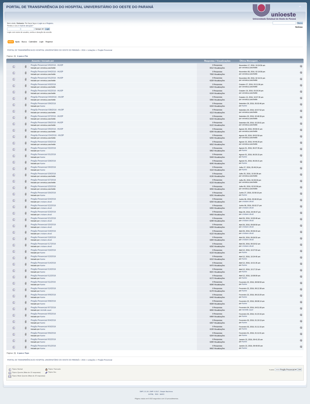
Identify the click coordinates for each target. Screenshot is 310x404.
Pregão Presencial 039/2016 (43, 103)
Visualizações (223, 61)
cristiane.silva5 (46, 202)
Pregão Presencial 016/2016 (43, 250)
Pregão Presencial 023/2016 (43, 212)
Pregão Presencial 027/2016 (43, 180)
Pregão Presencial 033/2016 (43, 142)
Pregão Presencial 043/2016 (43, 84)
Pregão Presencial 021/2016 (43, 218)
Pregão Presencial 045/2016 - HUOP (47, 65)
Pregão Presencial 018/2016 (43, 237)
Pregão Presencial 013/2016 (43, 269)
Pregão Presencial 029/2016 (43, 173)
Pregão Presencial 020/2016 (43, 224)
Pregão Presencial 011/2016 (43, 282)
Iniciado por (48, 61)
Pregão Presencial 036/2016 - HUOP (47, 122)
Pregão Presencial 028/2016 (43, 161)
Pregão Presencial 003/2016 (43, 326)
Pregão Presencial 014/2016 (43, 263)
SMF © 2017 (154, 391)
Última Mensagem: (249, 61)
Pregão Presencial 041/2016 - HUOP (47, 78)
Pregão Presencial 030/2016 (43, 167)
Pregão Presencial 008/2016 (43, 301)
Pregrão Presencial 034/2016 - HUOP (47, 135)
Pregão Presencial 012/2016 (43, 276)
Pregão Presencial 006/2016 (43, 333)
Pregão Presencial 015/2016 (43, 256)
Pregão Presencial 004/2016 (43, 320)
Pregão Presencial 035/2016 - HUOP (47, 129)
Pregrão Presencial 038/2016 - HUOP (47, 110)
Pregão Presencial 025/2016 (43, 186)
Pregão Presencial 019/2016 (43, 231)
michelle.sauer (46, 310)
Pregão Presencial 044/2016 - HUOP (47, 71)
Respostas (209, 61)
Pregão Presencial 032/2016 (43, 148)
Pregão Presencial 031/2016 (43, 154)
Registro (49, 23)
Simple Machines (166, 391)
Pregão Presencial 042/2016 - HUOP (47, 91)
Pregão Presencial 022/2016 (43, 205)
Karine (42, 106)
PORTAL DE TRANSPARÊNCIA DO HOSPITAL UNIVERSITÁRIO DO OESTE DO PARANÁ (79, 7)
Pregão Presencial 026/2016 (43, 193)
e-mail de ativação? (25, 26)
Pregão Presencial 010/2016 (43, 288)
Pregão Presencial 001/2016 (43, 346)
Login (40, 23)
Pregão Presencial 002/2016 (43, 339)
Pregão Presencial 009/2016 (43, 295)
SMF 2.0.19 (144, 391)
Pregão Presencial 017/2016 (43, 244)
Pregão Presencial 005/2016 (43, 314)
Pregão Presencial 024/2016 (43, 199)
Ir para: (271, 370)
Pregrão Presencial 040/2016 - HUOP (47, 97)
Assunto (36, 61)
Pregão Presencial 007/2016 (43, 307)
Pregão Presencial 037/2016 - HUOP (47, 116)
